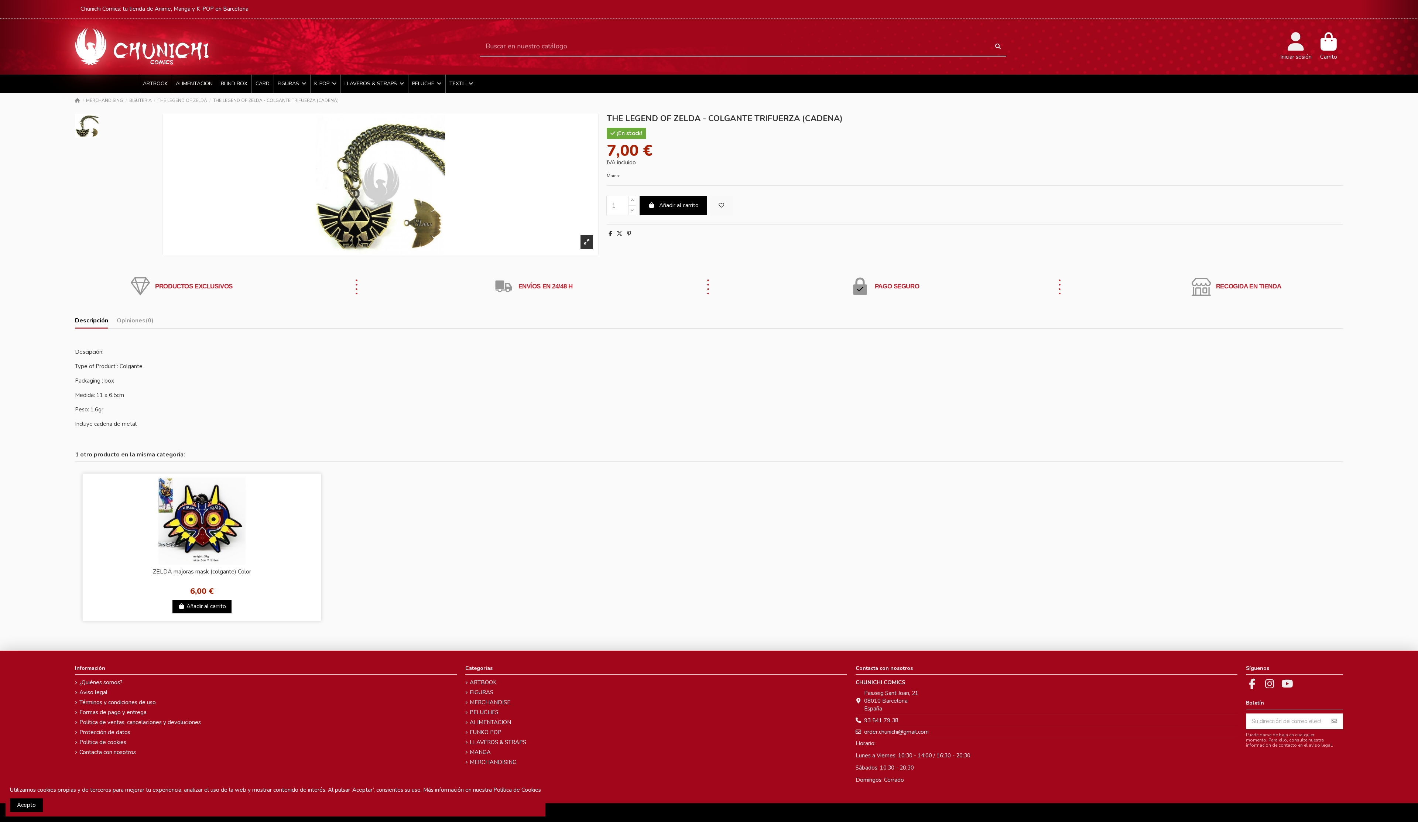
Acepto (26, 805)
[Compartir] (610, 233)
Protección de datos (104, 732)
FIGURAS (481, 692)
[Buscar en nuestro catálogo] (998, 46)
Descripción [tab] (91, 321)
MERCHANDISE (490, 702)
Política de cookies (102, 742)
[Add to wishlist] (721, 205)
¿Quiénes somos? (101, 682)
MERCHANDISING (493, 762)
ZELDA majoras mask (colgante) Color (202, 572)
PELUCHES (484, 712)
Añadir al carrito (679, 205)
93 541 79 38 (881, 720)
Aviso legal (93, 692)
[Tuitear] (619, 233)
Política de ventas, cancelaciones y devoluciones (140, 722)
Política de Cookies (517, 790)
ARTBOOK (483, 682)
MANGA (480, 752)
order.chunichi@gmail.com (896, 732)
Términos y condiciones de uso (117, 702)
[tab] (135, 322)
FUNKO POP (485, 732)
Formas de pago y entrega (113, 712)
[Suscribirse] (1334, 721)
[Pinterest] (629, 233)
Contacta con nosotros (107, 752)
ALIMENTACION (490, 722)
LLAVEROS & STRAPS (498, 742)
